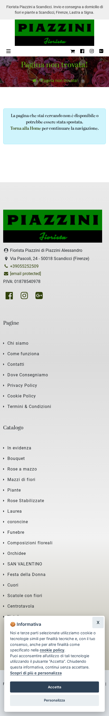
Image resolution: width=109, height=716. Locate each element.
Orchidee (16, 553)
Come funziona (23, 353)
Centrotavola (20, 606)
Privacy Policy (22, 385)
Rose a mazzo (22, 469)
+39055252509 (24, 266)
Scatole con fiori (24, 595)
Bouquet (16, 458)
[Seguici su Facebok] (82, 51)
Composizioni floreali (30, 542)
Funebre (15, 532)
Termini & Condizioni (29, 406)
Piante (14, 490)
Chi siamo (18, 343)
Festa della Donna (26, 574)
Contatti (15, 364)
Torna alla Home (25, 128)
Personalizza (54, 700)
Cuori (13, 585)
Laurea (14, 511)
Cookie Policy (21, 395)
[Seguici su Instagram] (91, 51)
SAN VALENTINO (24, 563)
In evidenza (19, 447)
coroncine (17, 521)
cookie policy (52, 650)
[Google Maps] (101, 51)
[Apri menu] (8, 51)
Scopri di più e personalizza (36, 673)
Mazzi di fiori (21, 479)
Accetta (54, 687)
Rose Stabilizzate (25, 500)
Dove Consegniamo (27, 374)
